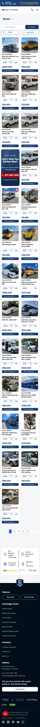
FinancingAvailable (12, 564)
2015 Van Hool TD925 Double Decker (28, 396)
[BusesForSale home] (10, 10)
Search (32, 27)
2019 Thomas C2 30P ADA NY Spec (28, 57)
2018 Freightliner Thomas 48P (27, 245)
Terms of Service (7, 718)
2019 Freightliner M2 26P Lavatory (28, 358)
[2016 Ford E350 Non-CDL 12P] (29, 83)
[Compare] (17, 39)
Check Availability (9, 70)
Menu (37, 10)
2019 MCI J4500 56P (9, 320)
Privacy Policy (20, 718)
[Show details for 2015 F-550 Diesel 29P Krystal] (10, 384)
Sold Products (7, 609)
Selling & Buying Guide (10, 631)
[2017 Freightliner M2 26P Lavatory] (29, 459)
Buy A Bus (11, 597)
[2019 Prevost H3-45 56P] (10, 271)
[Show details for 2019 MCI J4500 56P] (10, 308)
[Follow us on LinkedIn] (8, 722)
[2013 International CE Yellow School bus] (29, 271)
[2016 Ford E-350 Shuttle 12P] (10, 120)
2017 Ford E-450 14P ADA (9, 95)
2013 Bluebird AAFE (9, 245)
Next (32, 531)
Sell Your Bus (29, 597)
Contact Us (6, 652)
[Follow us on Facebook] (3, 722)
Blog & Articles (7, 627)
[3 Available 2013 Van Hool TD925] (29, 421)
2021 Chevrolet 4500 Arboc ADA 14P (9, 358)
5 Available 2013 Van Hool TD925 (28, 434)
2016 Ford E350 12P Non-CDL (9, 208)
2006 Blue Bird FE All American (28, 208)
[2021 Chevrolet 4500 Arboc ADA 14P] (10, 346)
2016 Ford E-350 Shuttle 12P (8, 133)
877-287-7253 (10, 4)
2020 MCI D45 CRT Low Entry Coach (10, 57)
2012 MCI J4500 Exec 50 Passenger (9, 434)
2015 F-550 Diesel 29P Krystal (10, 396)
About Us (5, 656)
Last (37, 531)
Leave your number (32, 2)
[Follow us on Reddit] (13, 722)
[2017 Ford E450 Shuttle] (10, 83)
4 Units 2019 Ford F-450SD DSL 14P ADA (9, 471)
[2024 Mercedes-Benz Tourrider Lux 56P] (29, 308)
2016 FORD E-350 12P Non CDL (29, 170)
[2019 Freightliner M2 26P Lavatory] (29, 346)
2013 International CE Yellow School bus (28, 283)
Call (32, 10)
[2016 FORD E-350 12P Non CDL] (29, 158)
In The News (6, 618)
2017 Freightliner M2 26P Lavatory (28, 471)
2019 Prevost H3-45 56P (9, 283)
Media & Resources (9, 636)
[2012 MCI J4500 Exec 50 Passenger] (10, 421)
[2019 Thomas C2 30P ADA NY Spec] (29, 45)
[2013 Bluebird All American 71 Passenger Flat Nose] (10, 233)
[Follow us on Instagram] (23, 722)
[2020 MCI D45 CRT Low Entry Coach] (10, 45)
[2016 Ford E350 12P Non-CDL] (10, 195)
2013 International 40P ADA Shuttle (10, 509)
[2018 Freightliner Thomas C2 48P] (29, 233)
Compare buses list (9, 647)
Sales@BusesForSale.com (15, 676)
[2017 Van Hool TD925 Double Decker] (29, 384)
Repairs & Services (9, 613)
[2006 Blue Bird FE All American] (29, 195)
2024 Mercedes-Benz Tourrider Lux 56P (28, 321)
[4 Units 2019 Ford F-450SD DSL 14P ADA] (10, 459)
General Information (9, 622)
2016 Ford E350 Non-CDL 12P (28, 95)
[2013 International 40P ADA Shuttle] (10, 497)
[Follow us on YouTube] (18, 722)
